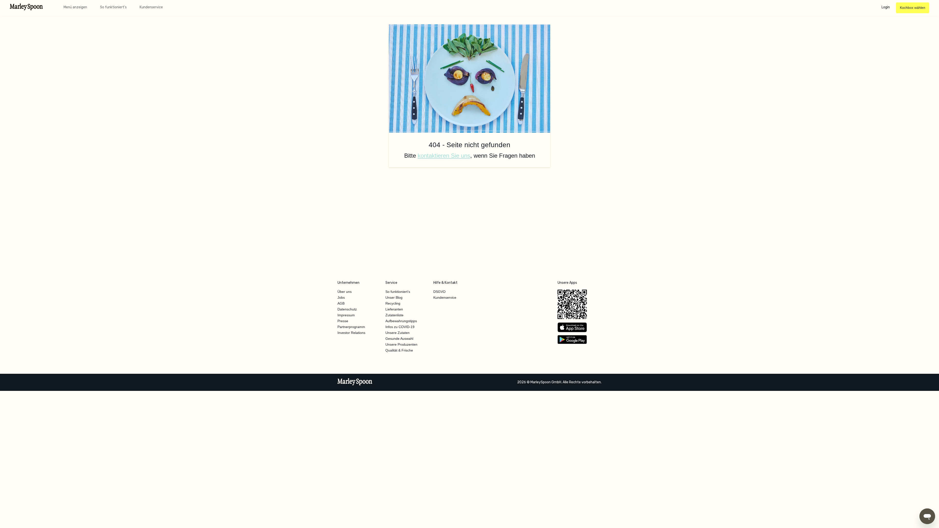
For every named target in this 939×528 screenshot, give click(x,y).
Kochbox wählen (912, 8)
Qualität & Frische (399, 350)
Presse (342, 321)
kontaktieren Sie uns (444, 155)
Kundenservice (151, 7)
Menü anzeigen (75, 7)
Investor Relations (351, 333)
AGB (341, 303)
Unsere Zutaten (397, 333)
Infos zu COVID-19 (399, 327)
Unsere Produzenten (401, 344)
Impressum (346, 315)
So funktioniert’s (113, 7)
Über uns (344, 292)
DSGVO (439, 292)
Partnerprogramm (351, 327)
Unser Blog (393, 297)
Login (886, 7)
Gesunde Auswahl (399, 339)
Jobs (341, 297)
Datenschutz (347, 309)
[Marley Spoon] (354, 382)
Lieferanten (394, 309)
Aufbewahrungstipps (401, 321)
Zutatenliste (394, 315)
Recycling (392, 303)
